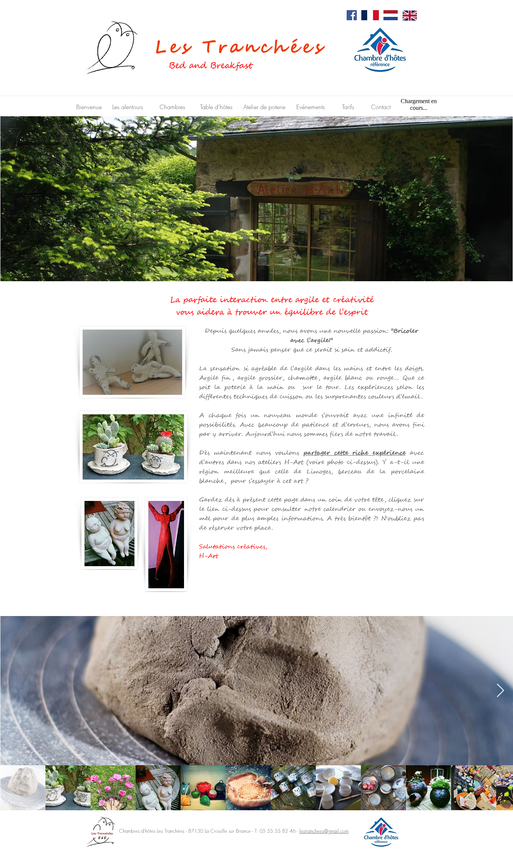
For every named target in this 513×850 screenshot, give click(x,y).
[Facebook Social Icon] (352, 15)
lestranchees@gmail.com (324, 831)
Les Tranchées (235, 47)
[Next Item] (500, 691)
